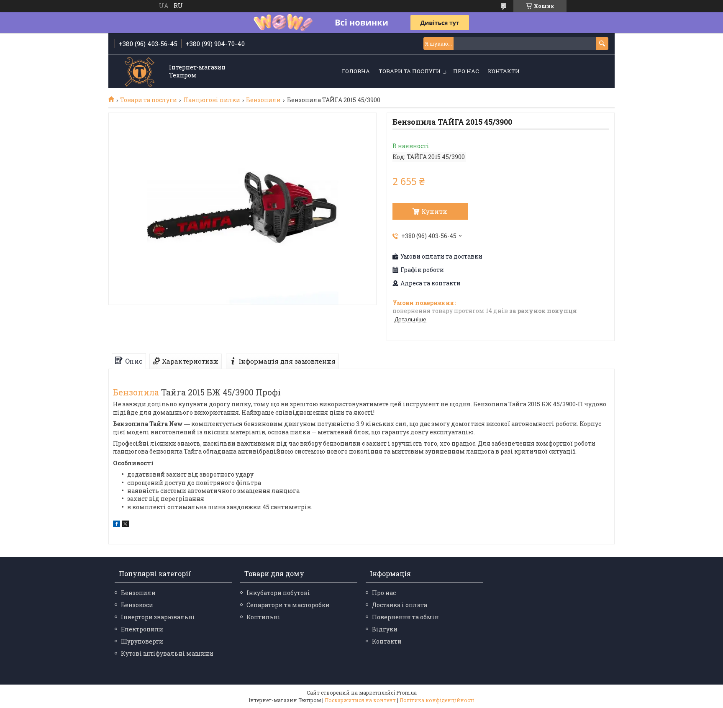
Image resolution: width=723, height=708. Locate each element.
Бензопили (263, 100)
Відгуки (384, 629)
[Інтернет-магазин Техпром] (139, 72)
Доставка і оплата (399, 605)
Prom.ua (406, 692)
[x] (125, 525)
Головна (356, 71)
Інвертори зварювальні (158, 617)
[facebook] (116, 525)
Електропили (142, 629)
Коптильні (263, 617)
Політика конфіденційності (437, 700)
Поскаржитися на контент (360, 700)
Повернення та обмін (405, 617)
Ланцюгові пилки (211, 100)
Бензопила (136, 392)
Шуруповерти (142, 641)
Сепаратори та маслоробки (288, 605)
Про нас (466, 71)
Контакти (504, 71)
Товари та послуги (410, 71)
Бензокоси (137, 605)
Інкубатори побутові (278, 593)
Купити (434, 211)
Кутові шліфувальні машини (167, 653)
